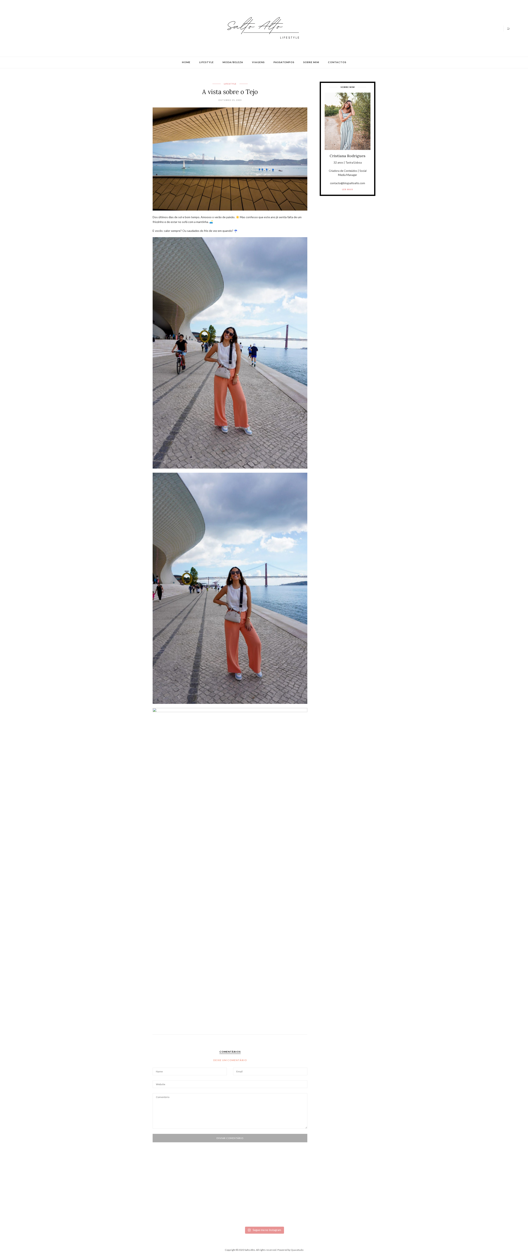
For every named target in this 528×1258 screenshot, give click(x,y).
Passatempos (283, 62)
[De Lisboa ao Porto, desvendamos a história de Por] (143, 1196)
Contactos (337, 62)
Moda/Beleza (233, 62)
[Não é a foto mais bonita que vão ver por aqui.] (223, 1201)
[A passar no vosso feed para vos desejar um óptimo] (62, 1195)
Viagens (258, 62)
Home (186, 62)
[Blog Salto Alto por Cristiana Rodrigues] (262, 28)
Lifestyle (206, 62)
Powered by (290, 1249)
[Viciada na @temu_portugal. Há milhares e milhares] (466, 1206)
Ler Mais (347, 189)
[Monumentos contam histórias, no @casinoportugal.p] (304, 1196)
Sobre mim (311, 62)
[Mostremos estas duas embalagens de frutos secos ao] (385, 1203)
